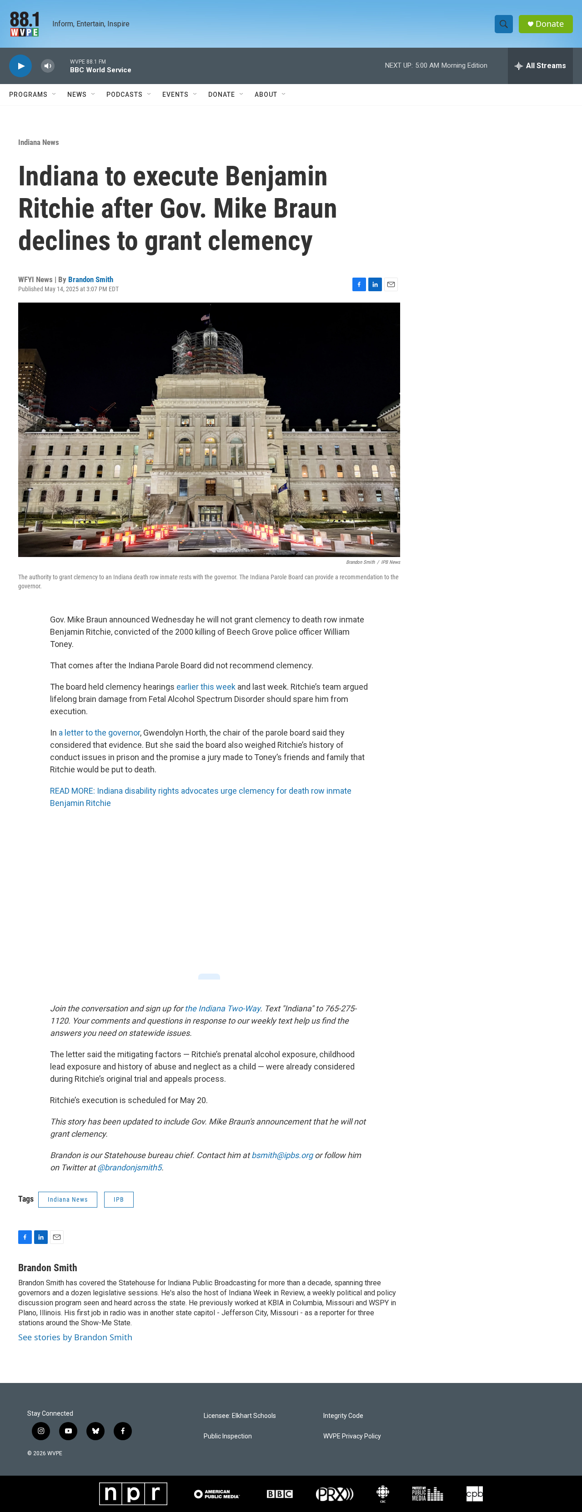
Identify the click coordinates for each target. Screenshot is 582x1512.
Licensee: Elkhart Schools (240, 1416)
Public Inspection (228, 1436)
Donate (550, 24)
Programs (28, 94)
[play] (20, 66)
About (266, 94)
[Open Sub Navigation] (54, 94)
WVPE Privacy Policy (352, 1436)
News (77, 94)
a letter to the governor (99, 732)
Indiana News (38, 142)
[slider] (62, 65)
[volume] (47, 66)
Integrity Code (343, 1416)
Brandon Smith (90, 279)
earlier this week (206, 686)
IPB (119, 1199)
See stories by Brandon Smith (75, 1337)
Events (175, 94)
